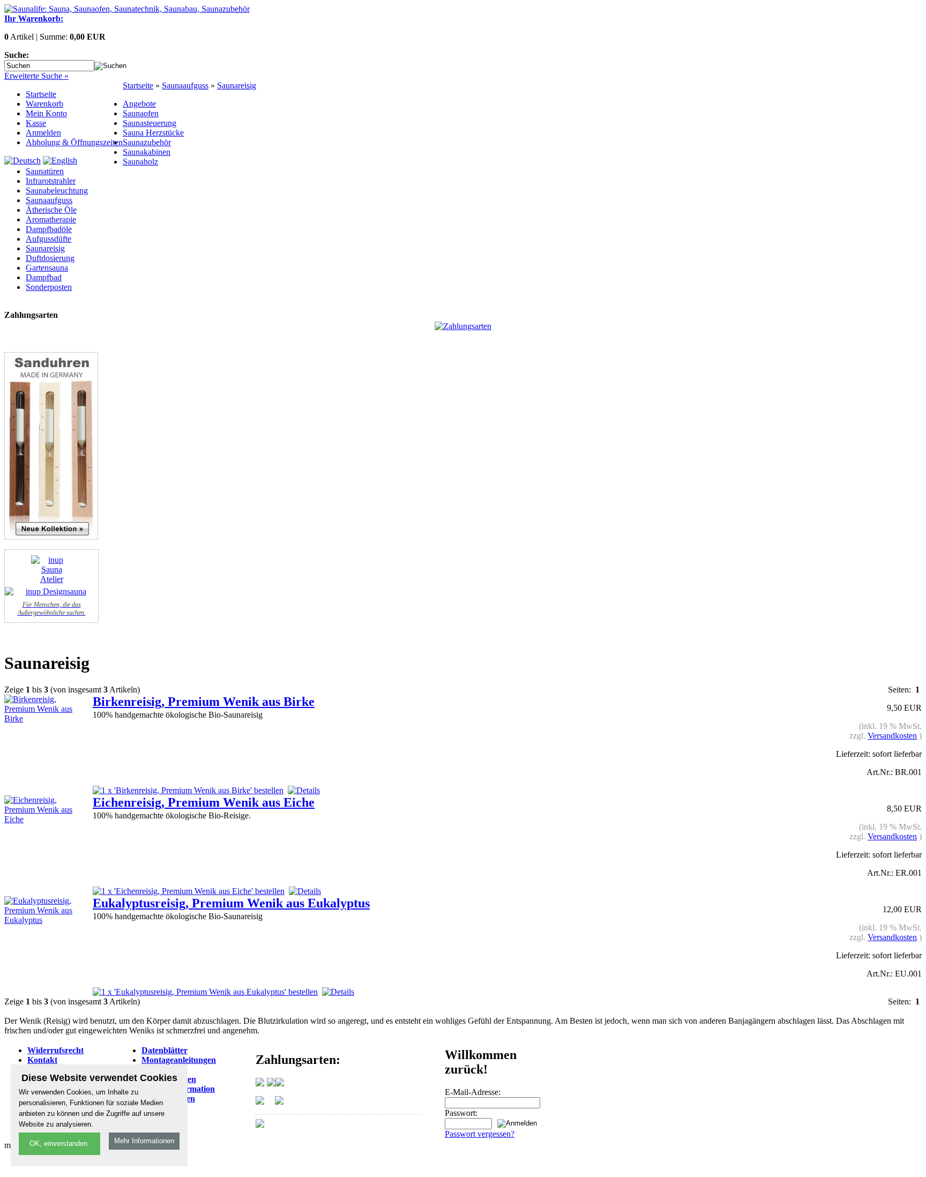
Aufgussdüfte (48, 238)
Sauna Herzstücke (153, 132)
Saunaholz (140, 161)
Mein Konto (46, 113)
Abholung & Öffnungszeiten (74, 142)
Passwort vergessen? (479, 1133)
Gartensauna (47, 267)
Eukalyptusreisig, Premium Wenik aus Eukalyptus (231, 903)
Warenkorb (44, 103)
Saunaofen (141, 113)
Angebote (139, 103)
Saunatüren (45, 171)
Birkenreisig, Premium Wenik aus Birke (204, 702)
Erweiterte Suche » (36, 75)
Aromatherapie (51, 219)
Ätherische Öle (51, 209)
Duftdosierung (50, 258)
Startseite (41, 94)
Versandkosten (892, 735)
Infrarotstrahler (51, 180)
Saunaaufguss (185, 85)
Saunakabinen (146, 152)
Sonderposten (49, 287)
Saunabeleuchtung (57, 190)
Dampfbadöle (49, 229)
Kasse (36, 123)
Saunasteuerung (149, 123)
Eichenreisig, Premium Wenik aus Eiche (204, 802)
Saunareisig (236, 85)
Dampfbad (44, 277)
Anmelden (43, 132)
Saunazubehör (147, 142)
